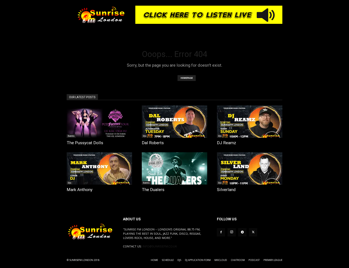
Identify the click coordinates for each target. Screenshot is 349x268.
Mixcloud (220, 260)
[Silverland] (249, 168)
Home (154, 260)
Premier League (273, 260)
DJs (144, 136)
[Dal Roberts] (174, 121)
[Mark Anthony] (99, 168)
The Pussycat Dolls (85, 142)
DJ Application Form (198, 260)
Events (71, 136)
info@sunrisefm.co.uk (159, 246)
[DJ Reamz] (249, 121)
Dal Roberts (153, 142)
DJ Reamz (226, 142)
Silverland (226, 189)
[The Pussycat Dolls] (99, 121)
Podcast (254, 260)
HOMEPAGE (187, 78)
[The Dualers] (174, 168)
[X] (253, 232)
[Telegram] (242, 232)
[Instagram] (232, 232)
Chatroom (238, 260)
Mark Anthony (80, 189)
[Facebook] (221, 232)
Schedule (168, 260)
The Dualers (153, 189)
